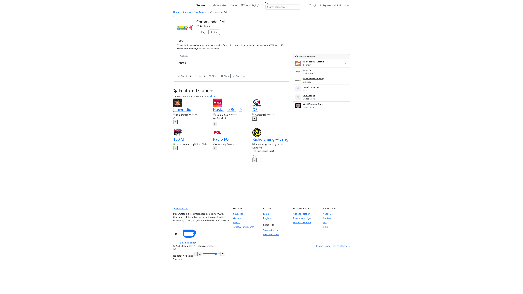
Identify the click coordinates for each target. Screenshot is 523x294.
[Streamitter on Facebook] (176, 234)
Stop (215, 32)
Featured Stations (302, 222)
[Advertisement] (321, 35)
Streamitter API (271, 234)
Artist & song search (243, 226)
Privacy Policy (323, 245)
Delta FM (307, 70)
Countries (221, 5)
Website (184, 56)
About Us (328, 213)
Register (327, 5)
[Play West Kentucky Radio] (345, 105)
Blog (325, 226)
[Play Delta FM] (345, 72)
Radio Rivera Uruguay (313, 78)
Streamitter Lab (271, 230)
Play (203, 32)
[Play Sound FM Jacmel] (345, 88)
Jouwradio (182, 109)
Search (236, 222)
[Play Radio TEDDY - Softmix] (345, 63)
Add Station (343, 5)
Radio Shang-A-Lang (270, 139)
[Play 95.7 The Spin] (345, 97)
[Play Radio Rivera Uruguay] (345, 80)
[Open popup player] (223, 254)
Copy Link (240, 76)
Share (215, 76)
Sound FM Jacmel (311, 87)
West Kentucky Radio (313, 104)
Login (314, 5)
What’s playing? (251, 5)
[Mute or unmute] (199, 254)
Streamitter (181, 208)
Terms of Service (341, 245)
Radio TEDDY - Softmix (313, 61)
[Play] (195, 254)
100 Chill (180, 139)
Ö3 (255, 109)
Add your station (301, 213)
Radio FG (221, 139)
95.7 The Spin (309, 95)
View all (209, 96)
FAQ (325, 222)
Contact (327, 218)
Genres (234, 5)
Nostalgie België (227, 109)
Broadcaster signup (303, 218)
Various (181, 67)
